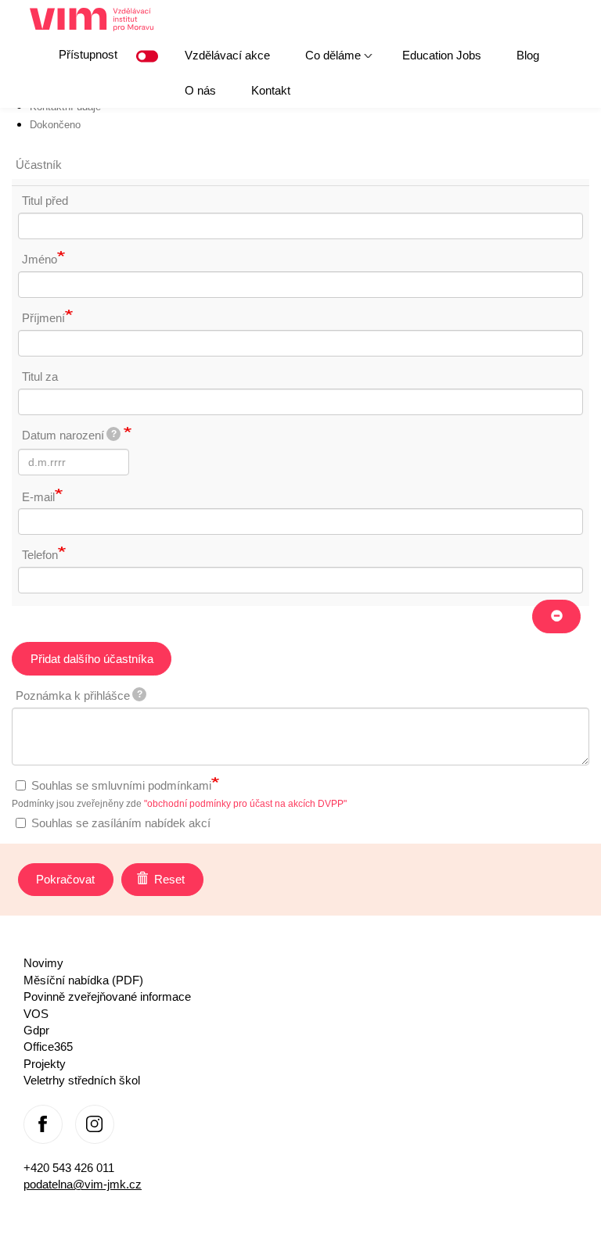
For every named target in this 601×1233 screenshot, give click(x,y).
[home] (97, 20)
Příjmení (43, 317)
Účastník (39, 164)
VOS (36, 1013)
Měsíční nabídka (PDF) (83, 980)
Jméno (39, 259)
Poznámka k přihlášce (79, 695)
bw (150, 56)
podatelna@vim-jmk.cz (82, 1184)
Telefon (40, 554)
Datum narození (69, 435)
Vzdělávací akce (227, 55)
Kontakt (270, 90)
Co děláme (325, 60)
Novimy (43, 963)
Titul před (45, 200)
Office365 (48, 1046)
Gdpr (36, 1030)
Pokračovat (65, 879)
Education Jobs (441, 55)
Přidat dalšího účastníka (92, 658)
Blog (527, 55)
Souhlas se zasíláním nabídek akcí (121, 823)
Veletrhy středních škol (81, 1080)
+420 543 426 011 (68, 1167)
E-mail (38, 497)
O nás (200, 90)
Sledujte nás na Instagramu (94, 1124)
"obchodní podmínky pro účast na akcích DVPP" (245, 803)
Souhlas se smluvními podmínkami (121, 785)
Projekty (44, 1063)
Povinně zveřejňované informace (107, 996)
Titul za (40, 376)
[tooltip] (113, 434)
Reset (168, 879)
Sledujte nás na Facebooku (43, 1124)
